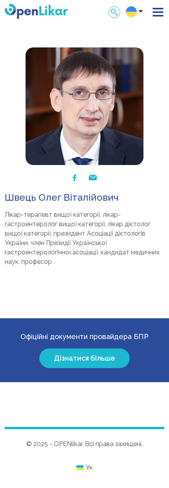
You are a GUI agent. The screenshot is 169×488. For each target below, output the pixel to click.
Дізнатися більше (84, 358)
